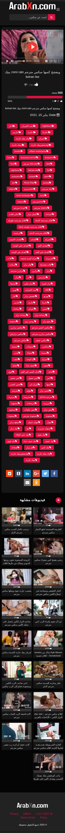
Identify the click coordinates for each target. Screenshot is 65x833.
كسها (49, 384)
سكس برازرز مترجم (41, 334)
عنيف (45, 365)
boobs (18, 151)
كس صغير (15, 378)
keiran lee (33, 170)
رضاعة (16, 309)
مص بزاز (48, 409)
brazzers (49, 157)
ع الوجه (30, 359)
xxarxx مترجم (40, 208)
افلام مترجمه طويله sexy (30, 227)
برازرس (42, 277)
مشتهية (14, 403)
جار (10, 126)
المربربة (49, 258)
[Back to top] (55, 824)
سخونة (13, 321)
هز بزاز (29, 447)
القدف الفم (43, 245)
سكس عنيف (41, 340)
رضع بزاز (47, 321)
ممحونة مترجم (30, 416)
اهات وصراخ (46, 264)
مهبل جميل (33, 422)
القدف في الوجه (19, 252)
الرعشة (17, 233)
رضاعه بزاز (21, 315)
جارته (30, 132)
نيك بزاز (14, 428)
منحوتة (11, 416)
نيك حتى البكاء (22, 434)
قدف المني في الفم (30, 372)
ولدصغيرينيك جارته (39, 145)
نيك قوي (11, 441)
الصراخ (48, 239)
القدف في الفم (42, 252)
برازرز (35, 271)
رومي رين (29, 321)
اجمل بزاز (32, 214)
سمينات (29, 346)
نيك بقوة (41, 434)
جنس (45, 309)
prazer (32, 176)
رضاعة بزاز (40, 315)
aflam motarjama (38, 151)
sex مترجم (47, 189)
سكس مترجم (20, 340)
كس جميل (33, 378)
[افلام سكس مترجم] (32, 7)
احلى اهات (14, 214)
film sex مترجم (31, 163)
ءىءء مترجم (19, 208)
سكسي (45, 346)
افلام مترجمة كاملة (44, 220)
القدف (33, 239)
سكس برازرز (17, 327)
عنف (16, 359)
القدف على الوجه (21, 245)
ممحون (12, 409)
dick (48, 163)
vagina (12, 189)
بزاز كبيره (46, 283)
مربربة (12, 397)
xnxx (42, 195)
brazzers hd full (28, 157)
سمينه (44, 353)
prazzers (16, 176)
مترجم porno (46, 397)
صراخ (44, 359)
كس (49, 378)
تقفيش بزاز (29, 296)
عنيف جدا (30, 365)
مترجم (15, 390)
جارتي (15, 132)
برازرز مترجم (17, 271)
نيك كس (45, 447)
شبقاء (29, 353)
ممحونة (49, 416)
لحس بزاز (44, 390)
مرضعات (31, 403)
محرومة (27, 397)
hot (48, 170)
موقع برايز (14, 422)
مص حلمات (29, 409)
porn (46, 176)
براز (48, 271)
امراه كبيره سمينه (29, 258)
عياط (15, 365)
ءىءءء (49, 214)
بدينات (12, 264)
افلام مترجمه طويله (17, 220)
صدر (16, 353)
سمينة (15, 346)
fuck (13, 163)
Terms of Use (28, 817)
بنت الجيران (27, 126)
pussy (46, 182)
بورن (14, 290)
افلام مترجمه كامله (38, 233)
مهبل (49, 422)
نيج (28, 428)
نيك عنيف (49, 441)
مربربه (47, 403)
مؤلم (29, 390)
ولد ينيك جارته (22, 138)
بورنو (46, 296)
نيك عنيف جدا (30, 441)
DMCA (27, 813)
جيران (41, 138)
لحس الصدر (15, 384)
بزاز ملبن (28, 283)
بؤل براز (27, 264)
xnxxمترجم (38, 201)
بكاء (47, 290)
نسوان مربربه (44, 428)
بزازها (13, 283)
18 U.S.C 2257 (44, 813)
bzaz (9, 157)
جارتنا (45, 132)
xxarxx (21, 201)
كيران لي (34, 384)
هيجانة (14, 447)
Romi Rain (29, 182)
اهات (9, 258)
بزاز (17, 277)
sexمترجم (28, 189)
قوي (10, 372)
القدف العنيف (15, 239)
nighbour (46, 126)
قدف (50, 372)
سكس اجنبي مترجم (41, 327)
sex (13, 182)
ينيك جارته (16, 145)
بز (29, 277)
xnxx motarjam (23, 195)
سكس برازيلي (16, 334)
